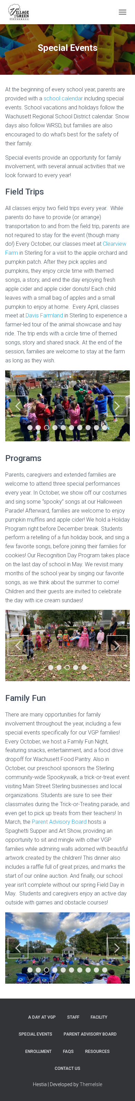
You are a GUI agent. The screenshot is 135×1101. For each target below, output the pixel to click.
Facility (99, 1017)
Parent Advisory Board (59, 822)
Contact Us (67, 1068)
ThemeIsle (91, 1084)
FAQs (68, 1051)
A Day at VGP (42, 1017)
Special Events (35, 1034)
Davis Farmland (44, 315)
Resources (97, 1051)
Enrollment (38, 1051)
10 (104, 427)
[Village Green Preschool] (20, 12)
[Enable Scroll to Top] (121, 1087)
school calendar (63, 98)
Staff (73, 1017)
